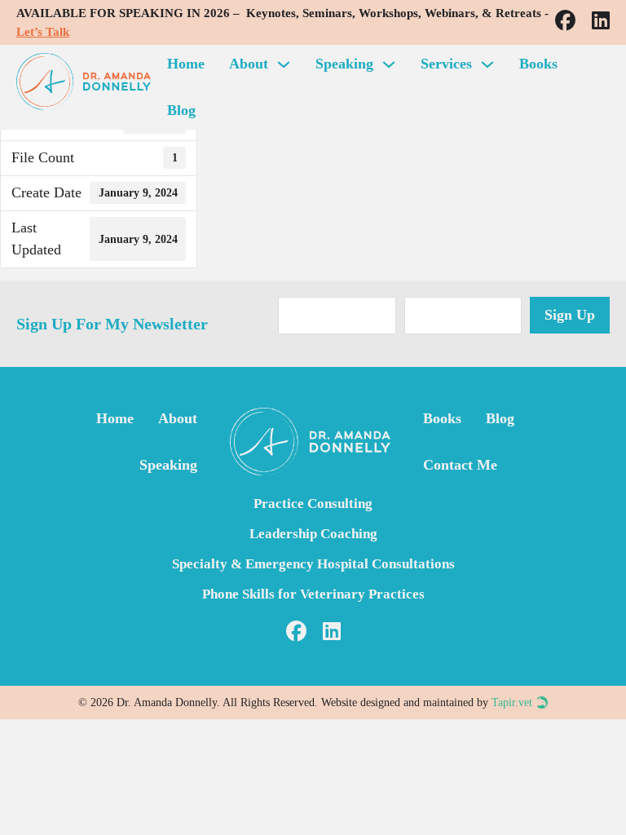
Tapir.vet (512, 702)
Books (538, 63)
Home (186, 63)
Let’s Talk (42, 31)
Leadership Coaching (313, 533)
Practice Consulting (313, 503)
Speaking (344, 63)
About (248, 63)
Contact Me (460, 465)
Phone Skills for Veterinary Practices (313, 594)
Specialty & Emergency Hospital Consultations (313, 564)
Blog (181, 110)
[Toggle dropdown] (283, 64)
